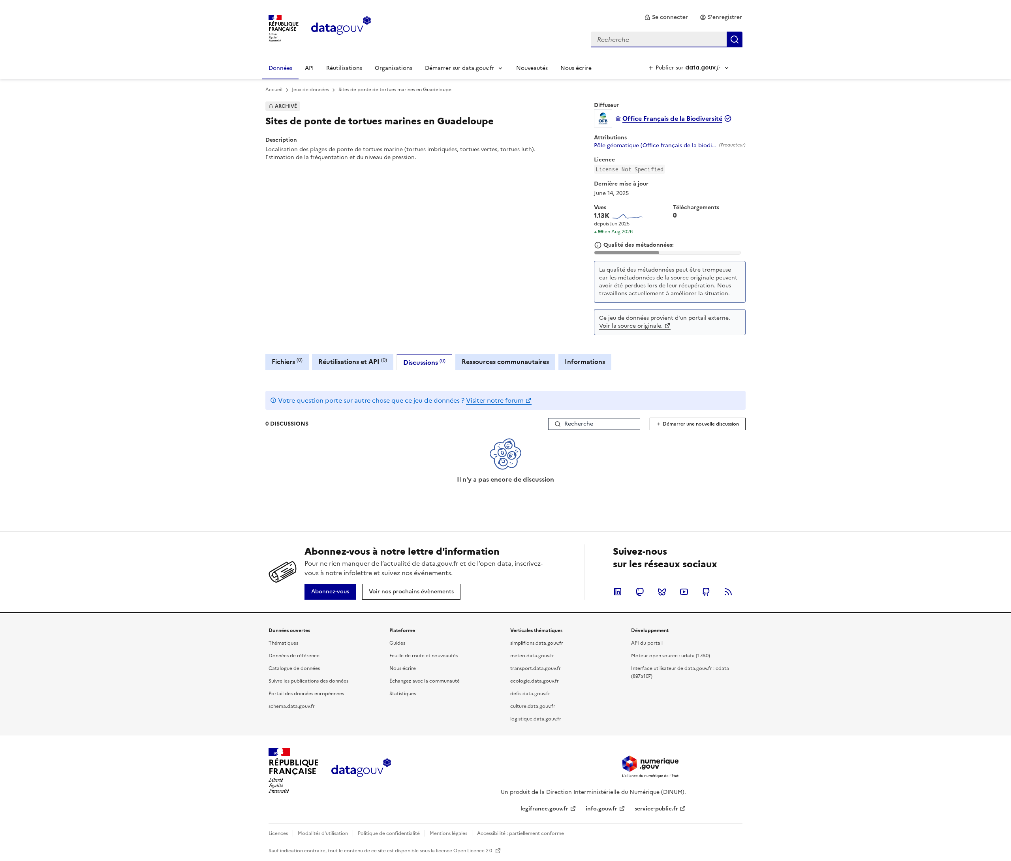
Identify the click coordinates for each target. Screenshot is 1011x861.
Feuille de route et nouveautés (423, 655)
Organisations (393, 68)
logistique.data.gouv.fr (535, 718)
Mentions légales (448, 833)
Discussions (424, 362)
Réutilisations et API (352, 361)
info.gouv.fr (601, 809)
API (309, 68)
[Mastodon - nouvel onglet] (640, 592)
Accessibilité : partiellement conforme (520, 833)
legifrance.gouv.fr (544, 809)
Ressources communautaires (505, 361)
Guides (397, 643)
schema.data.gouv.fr (292, 706)
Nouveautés (532, 68)
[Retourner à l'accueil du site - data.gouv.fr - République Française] (361, 770)
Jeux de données (310, 89)
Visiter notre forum (495, 400)
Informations (585, 361)
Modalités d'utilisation (323, 833)
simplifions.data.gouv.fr (536, 643)
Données (280, 68)
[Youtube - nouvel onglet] (684, 592)
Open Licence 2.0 (473, 850)
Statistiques (402, 693)
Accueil (273, 89)
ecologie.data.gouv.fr (534, 681)
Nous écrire (576, 68)
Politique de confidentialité (389, 833)
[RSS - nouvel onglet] (728, 592)
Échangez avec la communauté (424, 681)
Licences (278, 833)
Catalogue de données (294, 668)
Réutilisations (344, 68)
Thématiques (283, 643)
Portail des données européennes (306, 693)
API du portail (647, 643)
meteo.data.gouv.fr (532, 655)
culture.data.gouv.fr (532, 706)
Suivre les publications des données (308, 681)
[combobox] (666, 39)
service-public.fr (656, 809)
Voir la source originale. (631, 326)
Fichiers (287, 361)
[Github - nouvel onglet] (706, 592)
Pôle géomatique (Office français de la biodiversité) (655, 146)
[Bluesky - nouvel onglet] (662, 592)
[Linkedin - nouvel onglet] (618, 592)
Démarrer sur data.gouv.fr (459, 68)
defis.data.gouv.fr (530, 693)
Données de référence (294, 655)
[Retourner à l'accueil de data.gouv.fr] (341, 27)
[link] (666, 17)
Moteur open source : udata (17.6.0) (670, 655)
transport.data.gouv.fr (535, 668)
